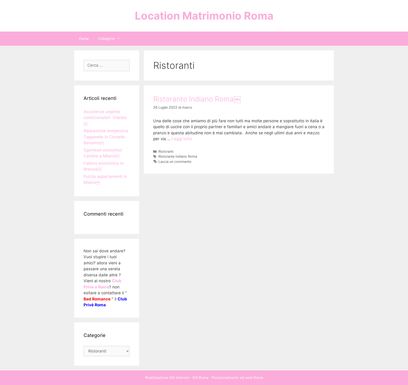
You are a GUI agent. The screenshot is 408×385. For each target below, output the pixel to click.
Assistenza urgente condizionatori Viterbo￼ (105, 117)
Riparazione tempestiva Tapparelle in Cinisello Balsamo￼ (106, 136)
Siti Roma (200, 377)
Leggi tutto (182, 138)
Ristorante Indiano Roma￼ (197, 99)
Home (84, 38)
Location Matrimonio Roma (204, 15)
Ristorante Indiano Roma (177, 156)
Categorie (106, 38)
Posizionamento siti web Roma (237, 377)
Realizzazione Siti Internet (167, 377)
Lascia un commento (174, 162)
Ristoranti (165, 151)
